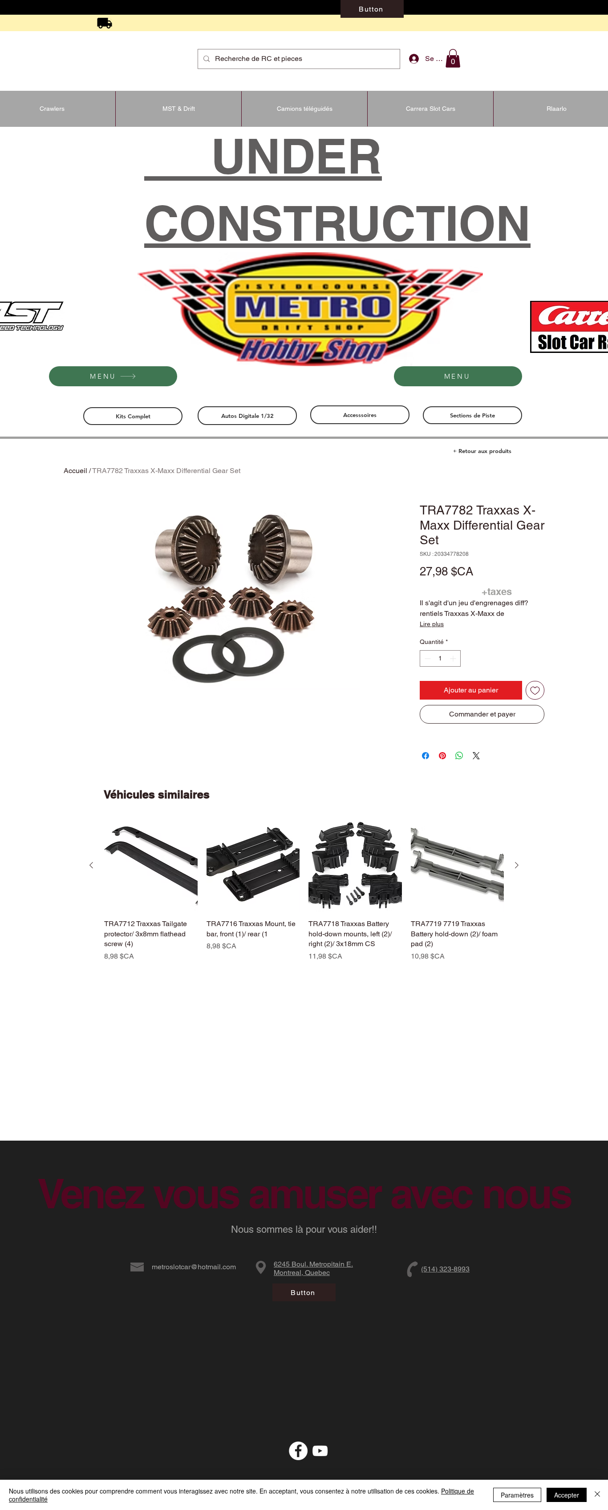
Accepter (566, 1494)
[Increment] (453, 658)
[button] (453, 58)
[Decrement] (426, 658)
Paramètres (517, 1494)
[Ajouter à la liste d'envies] (535, 690)
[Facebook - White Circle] (298, 1450)
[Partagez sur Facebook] (425, 755)
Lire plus (432, 623)
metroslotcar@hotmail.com (194, 1267)
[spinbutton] (440, 658)
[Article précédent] (91, 865)
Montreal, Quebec (302, 1272)
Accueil (75, 470)
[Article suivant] (516, 865)
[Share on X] (476, 755)
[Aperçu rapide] (151, 865)
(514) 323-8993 (445, 1269)
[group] (304, 890)
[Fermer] (597, 1495)
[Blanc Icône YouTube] (320, 1450)
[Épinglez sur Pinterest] (442, 755)
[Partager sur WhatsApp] (459, 755)
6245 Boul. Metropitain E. (313, 1264)
